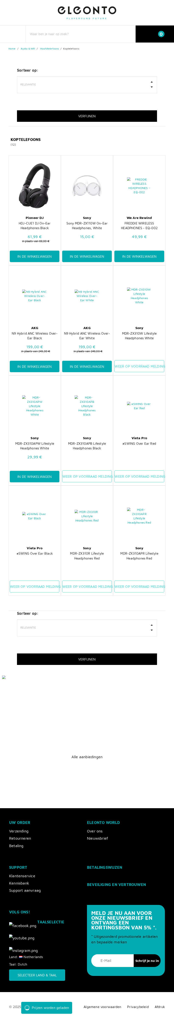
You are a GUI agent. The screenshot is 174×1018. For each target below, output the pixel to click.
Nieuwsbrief (97, 838)
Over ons (95, 831)
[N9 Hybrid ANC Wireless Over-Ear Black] (34, 296)
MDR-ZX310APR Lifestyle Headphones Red (139, 555)
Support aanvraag (25, 890)
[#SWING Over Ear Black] (34, 516)
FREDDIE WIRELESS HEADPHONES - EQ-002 (139, 225)
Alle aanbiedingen (87, 757)
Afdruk (160, 1007)
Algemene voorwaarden (102, 1007)
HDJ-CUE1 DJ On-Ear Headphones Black (35, 225)
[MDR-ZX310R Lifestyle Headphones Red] (87, 516)
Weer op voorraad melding (139, 366)
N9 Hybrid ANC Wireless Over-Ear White (87, 335)
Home (11, 48)
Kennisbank (19, 883)
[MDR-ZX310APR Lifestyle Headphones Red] (139, 516)
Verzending (18, 831)
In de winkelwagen (34, 256)
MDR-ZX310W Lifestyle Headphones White (139, 335)
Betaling (16, 845)
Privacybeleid (138, 1007)
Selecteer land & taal (37, 975)
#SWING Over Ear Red (139, 443)
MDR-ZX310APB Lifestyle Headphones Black (87, 446)
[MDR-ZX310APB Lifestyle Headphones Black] (87, 406)
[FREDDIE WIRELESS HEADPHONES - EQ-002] (139, 185)
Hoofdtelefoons (49, 48)
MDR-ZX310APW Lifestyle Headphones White (34, 446)
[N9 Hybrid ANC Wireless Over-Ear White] (87, 296)
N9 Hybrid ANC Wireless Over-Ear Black (35, 335)
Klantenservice (22, 876)
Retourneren (20, 838)
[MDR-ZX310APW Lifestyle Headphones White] (34, 406)
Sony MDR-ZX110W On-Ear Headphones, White (87, 225)
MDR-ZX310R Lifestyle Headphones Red (87, 555)
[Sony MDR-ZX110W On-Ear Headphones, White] (87, 185)
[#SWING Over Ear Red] (139, 406)
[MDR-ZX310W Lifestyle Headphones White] (139, 296)
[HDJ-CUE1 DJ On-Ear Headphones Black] (34, 185)
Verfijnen (87, 116)
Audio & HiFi (28, 48)
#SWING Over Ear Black (35, 553)
